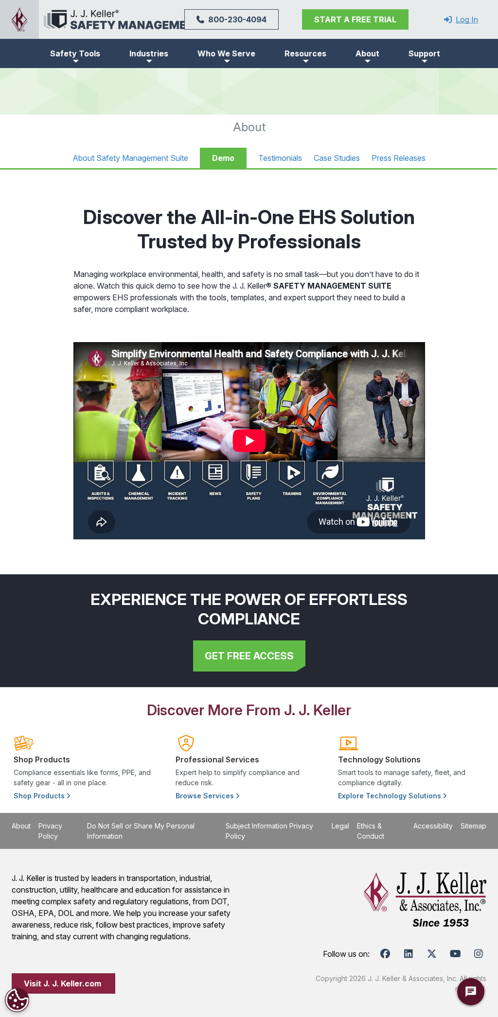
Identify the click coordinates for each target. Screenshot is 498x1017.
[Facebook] (385, 954)
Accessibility (433, 826)
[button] (75, 53)
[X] (432, 954)
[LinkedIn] (408, 954)
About (21, 826)
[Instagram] (478, 954)
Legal (340, 826)
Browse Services (206, 796)
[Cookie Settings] (17, 1000)
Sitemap (473, 826)
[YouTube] (455, 954)
